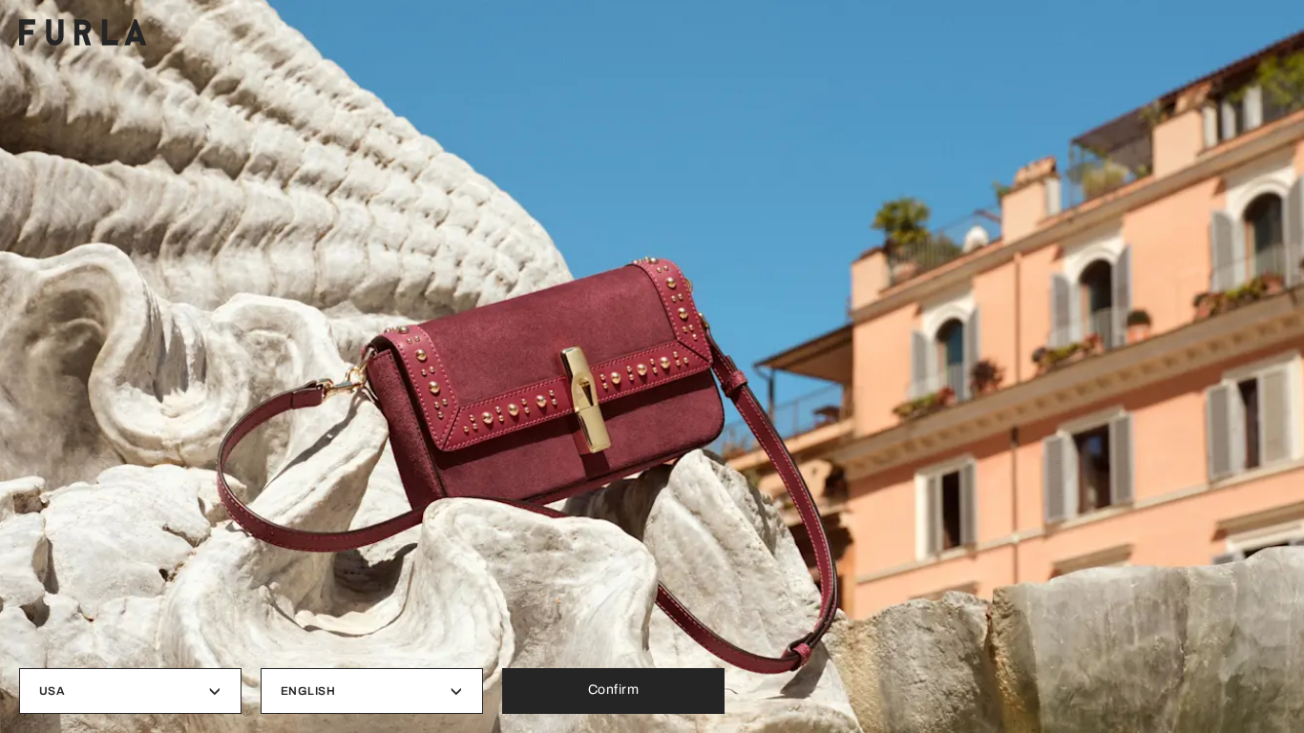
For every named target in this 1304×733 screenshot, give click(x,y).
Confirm (614, 689)
